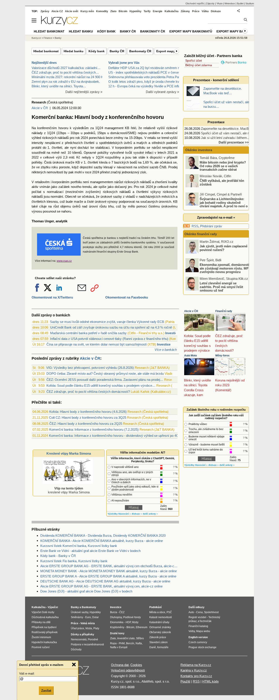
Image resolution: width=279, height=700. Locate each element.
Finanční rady (223, 311)
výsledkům (81, 128)
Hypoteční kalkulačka (44, 642)
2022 (35, 157)
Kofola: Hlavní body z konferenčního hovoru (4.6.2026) (88, 411)
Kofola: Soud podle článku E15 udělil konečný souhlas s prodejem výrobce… (100, 385)
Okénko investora (198, 150)
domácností (118, 133)
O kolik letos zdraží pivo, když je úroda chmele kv (143, 81)
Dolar (95, 617)
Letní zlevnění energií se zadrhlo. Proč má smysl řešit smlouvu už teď (221, 286)
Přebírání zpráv (211, 226)
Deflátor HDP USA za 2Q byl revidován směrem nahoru (148, 68)
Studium (249, 3)
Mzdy (135, 622)
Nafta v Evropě (119, 647)
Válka (205, 11)
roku (54, 167)
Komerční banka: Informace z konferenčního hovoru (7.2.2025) (94, 429)
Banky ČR (117, 51)
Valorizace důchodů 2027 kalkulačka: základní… (66, 68)
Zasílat (46, 690)
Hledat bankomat (46, 51)
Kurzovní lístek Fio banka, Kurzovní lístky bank (73, 561)
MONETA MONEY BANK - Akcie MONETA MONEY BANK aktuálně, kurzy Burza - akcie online (108, 571)
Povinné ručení (40, 647)
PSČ (169, 612)
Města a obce (157, 612)
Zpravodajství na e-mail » (216, 217)
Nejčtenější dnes (44, 62)
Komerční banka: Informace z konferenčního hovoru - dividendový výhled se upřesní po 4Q (114, 435)
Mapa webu (203, 631)
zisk (143, 172)
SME (131, 133)
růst (56, 206)
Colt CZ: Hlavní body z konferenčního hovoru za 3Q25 (87, 417)
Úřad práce (77, 628)
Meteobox (230, 3)
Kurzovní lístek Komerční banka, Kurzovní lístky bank (78, 546)
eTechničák (204, 621)
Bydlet (240, 3)
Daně (152, 647)
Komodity (102, 11)
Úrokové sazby (79, 612)
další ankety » (150, 514)
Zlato (113, 11)
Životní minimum (41, 637)
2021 (170, 152)
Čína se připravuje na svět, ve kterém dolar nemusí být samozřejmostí (96, 344)
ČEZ (121, 612)
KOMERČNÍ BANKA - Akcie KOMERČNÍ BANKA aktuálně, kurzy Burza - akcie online (101, 541)
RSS (195, 226)
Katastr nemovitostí (160, 617)
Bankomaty (89, 607)
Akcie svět (71, 11)
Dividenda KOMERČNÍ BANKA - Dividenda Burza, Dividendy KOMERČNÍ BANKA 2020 (103, 535)
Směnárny (77, 617)
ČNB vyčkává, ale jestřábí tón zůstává (222, 182)
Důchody (76, 649)
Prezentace (216, 122)
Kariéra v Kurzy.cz (193, 670)
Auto (191, 612)
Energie (157, 11)
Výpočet (53, 607)
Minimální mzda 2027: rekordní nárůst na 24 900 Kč (68, 77)
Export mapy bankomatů (190, 31)
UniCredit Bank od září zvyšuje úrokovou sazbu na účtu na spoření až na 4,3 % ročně (111, 327)
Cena (199, 612)
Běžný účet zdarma (198, 65)
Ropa (113, 643)
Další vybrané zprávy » (162, 92)
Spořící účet (193, 60)
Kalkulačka (172, 11)
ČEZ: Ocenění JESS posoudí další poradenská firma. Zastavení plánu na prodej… (104, 379)
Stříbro (140, 638)
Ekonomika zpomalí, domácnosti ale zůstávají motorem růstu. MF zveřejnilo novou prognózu (224, 268)
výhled (36, 138)
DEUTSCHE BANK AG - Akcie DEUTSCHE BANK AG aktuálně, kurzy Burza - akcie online (105, 581)
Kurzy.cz (36, 38)
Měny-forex (222, 355)
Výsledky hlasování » (119, 514)
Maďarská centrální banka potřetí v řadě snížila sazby (88, 333)
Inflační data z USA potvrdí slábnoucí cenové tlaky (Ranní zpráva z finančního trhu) (109, 339)
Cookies (136, 665)
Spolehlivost (211, 612)
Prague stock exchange (202, 647)
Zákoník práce (157, 637)
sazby (98, 167)
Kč (78, 157)
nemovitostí (55, 172)
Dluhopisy (116, 617)
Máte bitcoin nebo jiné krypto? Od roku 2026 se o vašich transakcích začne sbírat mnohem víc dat (216, 167)
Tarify (147, 11)
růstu (103, 206)
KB (127, 128)
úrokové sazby (111, 196)
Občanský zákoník (160, 632)
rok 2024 (81, 138)
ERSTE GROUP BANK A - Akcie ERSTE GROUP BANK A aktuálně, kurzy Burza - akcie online (108, 576)
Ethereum (141, 627)
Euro (88, 617)
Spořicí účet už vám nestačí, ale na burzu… (232, 133)
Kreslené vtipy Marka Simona (68, 453)
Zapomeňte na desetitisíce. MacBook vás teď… (235, 128)
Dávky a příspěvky (82, 634)
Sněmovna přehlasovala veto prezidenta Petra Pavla (145, 77)
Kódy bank (96, 51)
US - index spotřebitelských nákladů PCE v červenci (145, 72)
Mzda (88, 628)
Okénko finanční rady (200, 234)
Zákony (185, 11)
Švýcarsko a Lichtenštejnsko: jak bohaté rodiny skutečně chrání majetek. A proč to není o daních (217, 204)
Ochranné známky (160, 627)
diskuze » (137, 514)
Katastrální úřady (159, 622)
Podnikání (155, 607)
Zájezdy (210, 3)
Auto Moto (190, 355)
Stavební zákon (158, 642)
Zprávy (45, 11)
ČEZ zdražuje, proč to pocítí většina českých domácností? (88, 391)
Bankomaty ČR (140, 51)
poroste (64, 167)
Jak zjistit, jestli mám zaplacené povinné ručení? (223, 248)
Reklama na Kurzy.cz (195, 665)
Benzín (130, 643)
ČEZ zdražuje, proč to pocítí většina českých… (65, 72)
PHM (122, 643)
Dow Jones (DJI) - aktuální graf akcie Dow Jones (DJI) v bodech (86, 591)
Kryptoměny (117, 627)
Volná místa (87, 623)
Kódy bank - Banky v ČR (58, 556)
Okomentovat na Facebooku (126, 297)
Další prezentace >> (234, 142)
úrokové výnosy (106, 201)
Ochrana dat (120, 665)
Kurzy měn (87, 11)
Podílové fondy (132, 617)
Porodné (93, 639)
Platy (96, 628)
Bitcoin (123, 11)
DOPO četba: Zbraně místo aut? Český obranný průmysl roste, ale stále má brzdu (105, 373)
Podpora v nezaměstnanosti (87, 644)
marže (69, 162)
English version (198, 637)
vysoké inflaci (143, 152)
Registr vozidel (197, 617)
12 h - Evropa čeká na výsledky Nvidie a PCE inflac (145, 86)
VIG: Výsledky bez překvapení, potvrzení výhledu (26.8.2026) (90, 367)
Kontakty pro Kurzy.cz (196, 676)
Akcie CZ (57, 11)
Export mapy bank (232, 31)
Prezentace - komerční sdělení (216, 80)
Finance (48, 38)
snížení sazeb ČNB (152, 167)
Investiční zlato (126, 638)
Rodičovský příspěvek (45, 632)
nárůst (156, 147)
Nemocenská (79, 639)
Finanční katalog (198, 626)
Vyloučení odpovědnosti (128, 670)
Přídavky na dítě (41, 622)
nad (84, 206)
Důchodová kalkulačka (45, 617)
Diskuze (216, 11)
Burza (113, 612)
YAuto (219, 3)
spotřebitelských (110, 143)
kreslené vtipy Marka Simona (69, 490)
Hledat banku (73, 51)
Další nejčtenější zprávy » (83, 92)
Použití (185, 681)
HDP (128, 622)
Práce (195, 11)
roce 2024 (92, 172)
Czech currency (198, 642)
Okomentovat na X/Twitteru (52, 297)
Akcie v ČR (40, 108)
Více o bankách (166, 349)
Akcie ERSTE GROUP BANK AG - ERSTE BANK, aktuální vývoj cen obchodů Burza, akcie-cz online (109, 566)
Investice (172, 333)
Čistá (47, 162)
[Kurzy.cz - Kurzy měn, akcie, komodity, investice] (59, 24)
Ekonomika (116, 622)
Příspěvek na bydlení (44, 627)
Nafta (139, 643)
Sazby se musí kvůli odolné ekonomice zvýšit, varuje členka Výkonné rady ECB (107, 322)
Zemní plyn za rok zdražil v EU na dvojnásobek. (66, 81)
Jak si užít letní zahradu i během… (225, 138)
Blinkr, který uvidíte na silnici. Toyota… (59, 86)
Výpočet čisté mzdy (43, 612)
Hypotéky (135, 11)
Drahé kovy (117, 633)
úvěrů (128, 143)
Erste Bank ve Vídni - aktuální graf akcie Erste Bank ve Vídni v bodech (90, 551)
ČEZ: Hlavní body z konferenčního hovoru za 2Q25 (85, 423)
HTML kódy (210, 681)
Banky (58, 38)
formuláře (162, 647)
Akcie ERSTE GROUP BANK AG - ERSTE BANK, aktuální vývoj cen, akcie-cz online (101, 586)
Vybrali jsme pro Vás (124, 62)
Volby (192, 631)
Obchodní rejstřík (194, 3)
